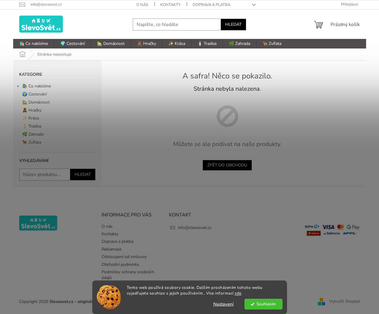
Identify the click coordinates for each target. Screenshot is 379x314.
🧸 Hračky (31, 110)
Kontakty (170, 4)
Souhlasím (266, 304)
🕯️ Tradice (31, 126)
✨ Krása (30, 118)
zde (238, 293)
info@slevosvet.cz (194, 227)
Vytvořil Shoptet (344, 301)
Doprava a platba (211, 4)
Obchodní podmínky (120, 264)
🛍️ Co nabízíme (36, 86)
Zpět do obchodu (227, 165)
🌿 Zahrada (32, 134)
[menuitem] (33, 43)
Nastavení (223, 304)
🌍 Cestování (34, 94)
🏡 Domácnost (36, 102)
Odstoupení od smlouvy (124, 257)
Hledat (233, 24)
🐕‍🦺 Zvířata (31, 142)
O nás (142, 4)
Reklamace (111, 249)
